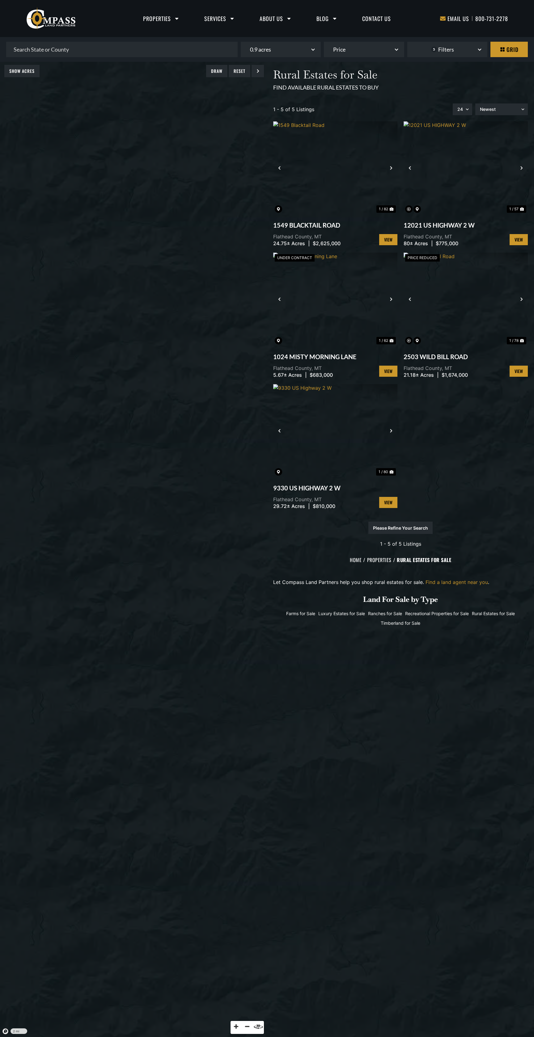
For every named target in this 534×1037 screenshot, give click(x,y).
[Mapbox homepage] (5, 1031)
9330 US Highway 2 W (307, 488)
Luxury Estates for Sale (341, 613)
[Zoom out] (247, 1026)
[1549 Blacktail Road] (335, 168)
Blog (322, 19)
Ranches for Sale (385, 613)
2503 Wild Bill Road (436, 356)
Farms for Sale (300, 613)
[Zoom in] (236, 1026)
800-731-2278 (491, 19)
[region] (133, 549)
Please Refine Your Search (400, 528)
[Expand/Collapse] (258, 71)
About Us (271, 19)
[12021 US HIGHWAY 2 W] (466, 168)
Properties (157, 19)
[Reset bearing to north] (258, 1026)
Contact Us (376, 19)
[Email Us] (443, 18)
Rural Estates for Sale (493, 613)
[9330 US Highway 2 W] (335, 430)
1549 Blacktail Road (306, 225)
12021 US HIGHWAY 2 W (439, 225)
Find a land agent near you (457, 582)
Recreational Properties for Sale (437, 613)
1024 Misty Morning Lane (314, 356)
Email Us (458, 19)
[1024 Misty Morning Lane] (335, 299)
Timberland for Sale (400, 623)
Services (215, 19)
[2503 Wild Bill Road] (466, 299)
